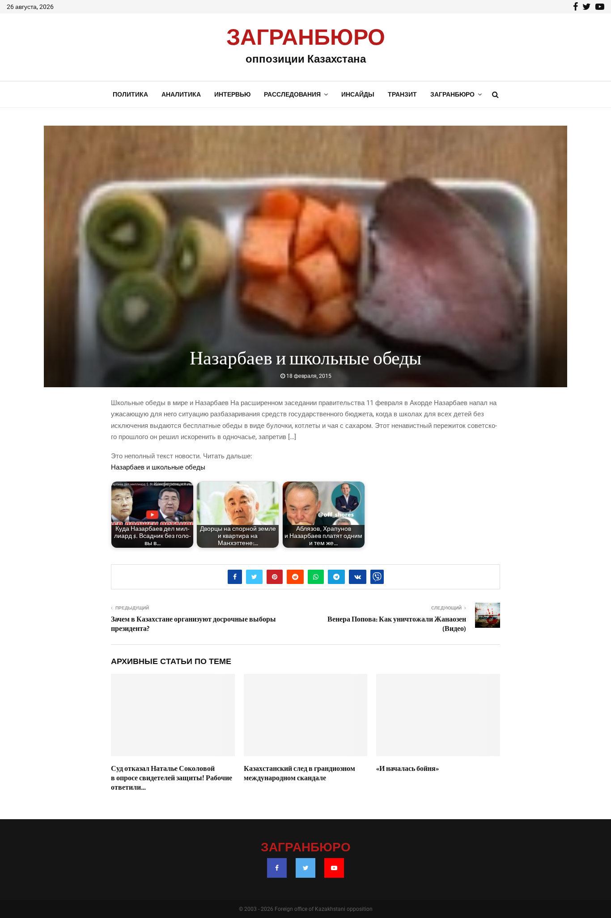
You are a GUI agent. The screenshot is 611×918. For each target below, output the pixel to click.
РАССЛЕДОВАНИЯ (292, 94)
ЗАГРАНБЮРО (305, 38)
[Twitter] (305, 868)
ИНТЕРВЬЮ (232, 94)
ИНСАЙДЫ (357, 94)
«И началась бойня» (407, 769)
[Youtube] (334, 868)
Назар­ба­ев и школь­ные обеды (158, 467)
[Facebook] (277, 868)
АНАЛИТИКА (181, 94)
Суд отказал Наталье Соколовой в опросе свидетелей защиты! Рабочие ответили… (171, 778)
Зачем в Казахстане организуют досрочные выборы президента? (193, 624)
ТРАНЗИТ (402, 94)
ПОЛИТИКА (130, 94)
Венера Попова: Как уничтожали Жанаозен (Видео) (396, 624)
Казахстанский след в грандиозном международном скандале (299, 773)
